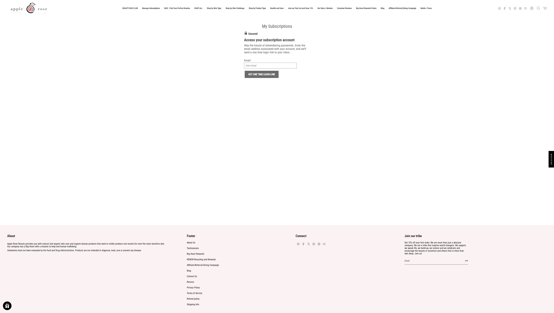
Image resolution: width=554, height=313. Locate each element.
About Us (191, 242)
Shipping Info (193, 304)
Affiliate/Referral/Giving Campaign (203, 265)
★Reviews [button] (551, 159)
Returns (190, 282)
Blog (189, 270)
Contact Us (192, 276)
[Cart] (545, 8)
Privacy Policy (193, 287)
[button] (214, 8)
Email (247, 60)
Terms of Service (194, 293)
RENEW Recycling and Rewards (201, 259)
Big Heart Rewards (195, 253)
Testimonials (193, 248)
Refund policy (193, 298)
